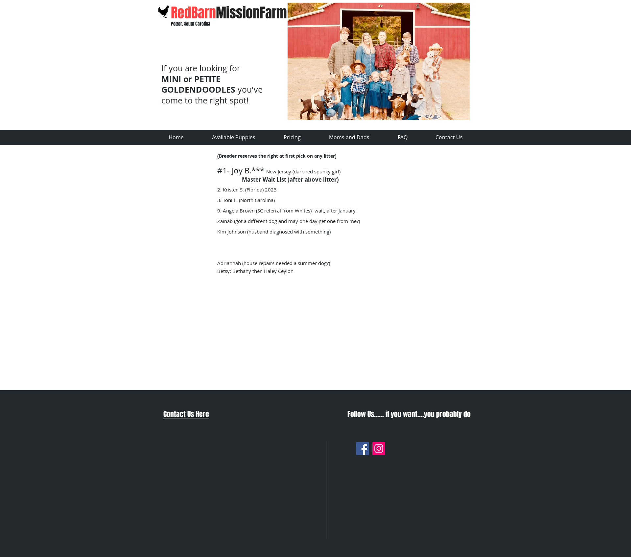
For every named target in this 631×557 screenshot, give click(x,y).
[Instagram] (378, 448)
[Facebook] (362, 448)
